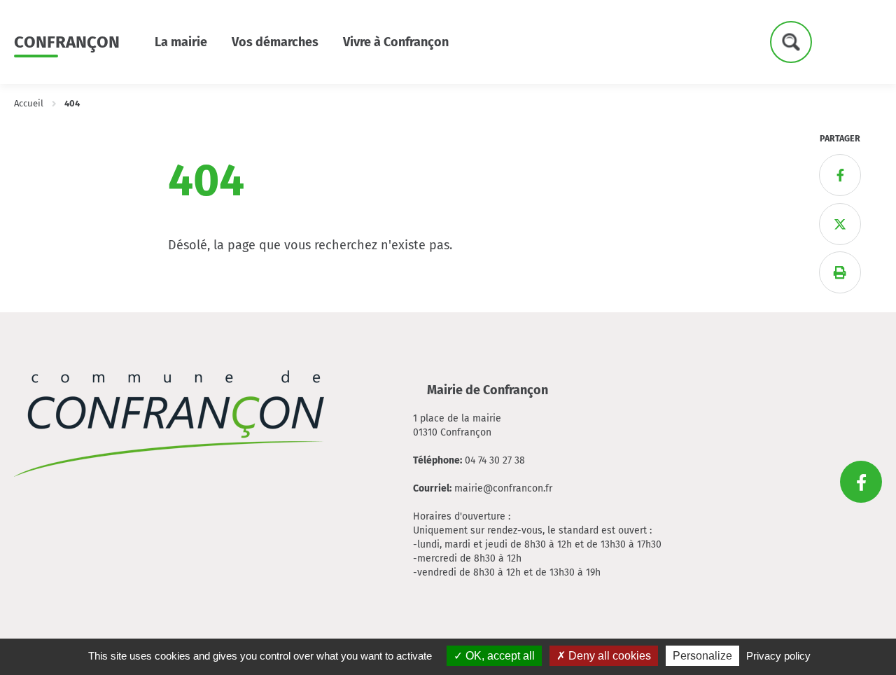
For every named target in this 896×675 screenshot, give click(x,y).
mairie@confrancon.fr (503, 488)
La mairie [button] (181, 42)
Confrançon (67, 42)
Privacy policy (778, 656)
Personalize (702, 656)
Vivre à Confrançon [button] (396, 42)
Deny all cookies (608, 656)
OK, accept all (499, 656)
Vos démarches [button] (275, 42)
